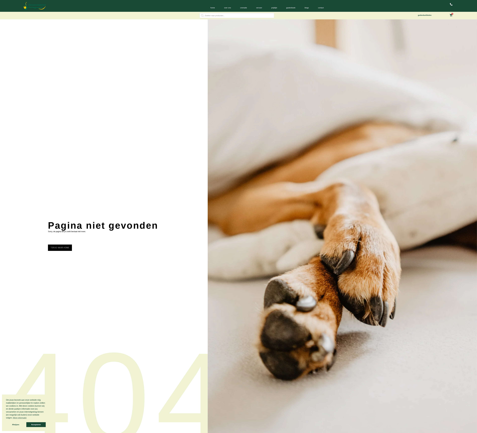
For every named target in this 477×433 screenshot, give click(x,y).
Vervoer (259, 8)
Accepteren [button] (36, 425)
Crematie (243, 8)
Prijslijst (274, 8)
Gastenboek (290, 8)
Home (212, 8)
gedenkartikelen (425, 15)
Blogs (307, 8)
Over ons (227, 8)
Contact (321, 8)
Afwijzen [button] (15, 425)
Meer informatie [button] (20, 418)
